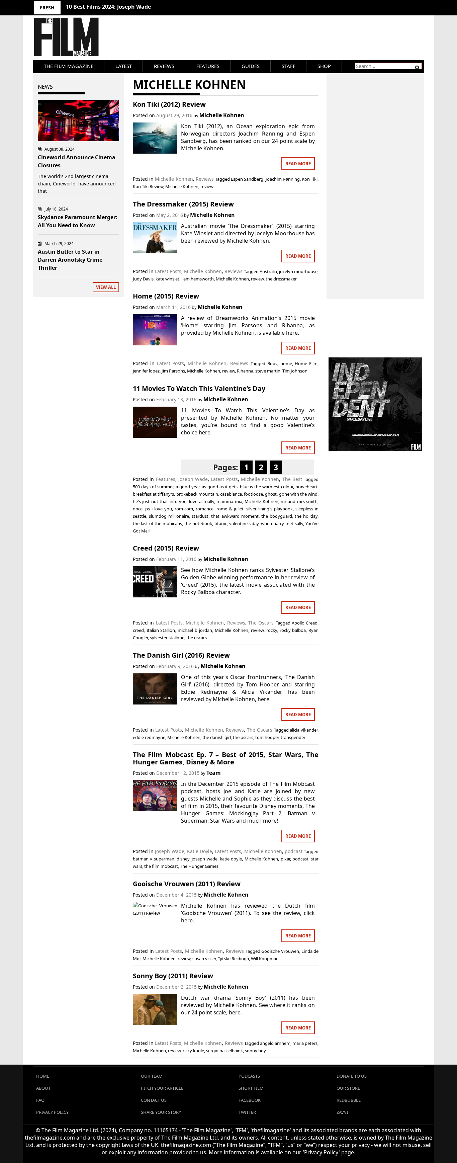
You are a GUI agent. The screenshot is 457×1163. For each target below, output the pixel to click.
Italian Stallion (161, 630)
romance (204, 509)
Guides (251, 66)
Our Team (152, 1076)
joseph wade (204, 859)
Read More (298, 164)
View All (106, 287)
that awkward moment (234, 516)
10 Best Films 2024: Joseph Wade (108, 6)
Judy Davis (143, 279)
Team (213, 772)
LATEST (123, 66)
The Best (292, 479)
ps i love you (158, 509)
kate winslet (167, 279)
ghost (271, 494)
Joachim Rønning (283, 179)
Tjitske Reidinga (233, 959)
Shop (324, 66)
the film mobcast (161, 866)
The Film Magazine (68, 66)
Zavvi (342, 1112)
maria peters (304, 1043)
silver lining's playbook (269, 509)
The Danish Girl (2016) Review (181, 655)
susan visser (204, 959)
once (138, 509)
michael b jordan (195, 630)
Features (207, 66)
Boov (272, 363)
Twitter (247, 1112)
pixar (285, 859)
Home (42, 1076)
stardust (200, 516)
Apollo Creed (304, 623)
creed (138, 630)
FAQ (40, 1100)
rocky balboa (293, 630)
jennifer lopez (146, 371)
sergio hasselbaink (224, 1051)
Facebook (250, 1100)
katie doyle (231, 859)
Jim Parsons (173, 371)
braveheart (306, 487)
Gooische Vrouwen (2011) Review (187, 883)
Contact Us (154, 1100)
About (43, 1088)
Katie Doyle (199, 851)
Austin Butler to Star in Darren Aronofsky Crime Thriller (70, 259)
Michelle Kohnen (221, 115)
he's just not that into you (160, 501)
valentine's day (244, 523)
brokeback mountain (197, 494)
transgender (293, 737)
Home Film (306, 363)
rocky (271, 630)
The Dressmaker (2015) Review (183, 204)
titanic (220, 523)
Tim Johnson (294, 371)
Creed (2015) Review (166, 548)
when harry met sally (282, 523)
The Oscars (261, 622)
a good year (187, 487)
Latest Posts (168, 271)
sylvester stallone (167, 638)
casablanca (231, 494)
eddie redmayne (149, 737)
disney (183, 859)
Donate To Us (352, 1076)
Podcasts (249, 1076)
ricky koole (193, 1051)
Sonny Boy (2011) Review (173, 975)
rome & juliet (230, 509)
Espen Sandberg (247, 179)
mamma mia (229, 501)
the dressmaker (281, 279)
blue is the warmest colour (266, 487)
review (206, 186)
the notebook (198, 523)
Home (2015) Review (166, 296)
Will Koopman (265, 959)
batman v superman (153, 859)
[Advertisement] (376, 179)
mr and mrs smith (299, 501)
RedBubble (349, 1100)
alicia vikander (303, 730)
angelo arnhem (275, 1043)
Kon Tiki (309, 179)
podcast (293, 851)
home (286, 363)
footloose (253, 494)
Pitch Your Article (162, 1088)
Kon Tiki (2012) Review (169, 104)
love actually (201, 501)
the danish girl (216, 737)
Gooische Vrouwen (280, 951)
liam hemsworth (197, 279)
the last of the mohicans (157, 523)
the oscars (196, 638)
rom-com (184, 509)
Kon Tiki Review (148, 186)
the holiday (306, 516)
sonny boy (255, 1051)
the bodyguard (276, 516)
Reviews (164, 66)
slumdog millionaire (169, 516)
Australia (268, 271)
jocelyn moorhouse (298, 271)
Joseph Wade (193, 479)
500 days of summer (153, 487)
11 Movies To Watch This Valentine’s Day (199, 388)
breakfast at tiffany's (153, 494)
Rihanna (245, 371)
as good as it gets (220, 487)
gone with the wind (298, 494)
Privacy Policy (52, 1112)
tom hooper (267, 737)
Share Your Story (161, 1112)
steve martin (267, 371)
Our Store (348, 1088)
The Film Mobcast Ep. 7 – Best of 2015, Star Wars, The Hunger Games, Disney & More (225, 758)
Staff (288, 66)
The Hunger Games (199, 866)
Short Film (251, 1088)
